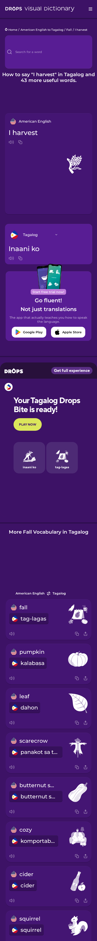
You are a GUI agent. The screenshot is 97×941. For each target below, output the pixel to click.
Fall (69, 29)
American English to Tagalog (42, 29)
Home (12, 29)
